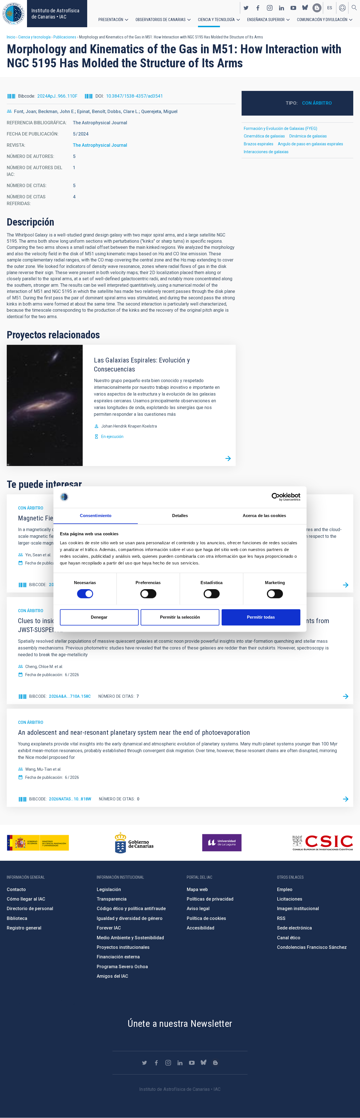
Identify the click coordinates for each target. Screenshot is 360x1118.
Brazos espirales (258, 144)
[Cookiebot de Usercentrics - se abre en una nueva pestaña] (275, 497)
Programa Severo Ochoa (122, 966)
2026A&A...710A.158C (70, 696)
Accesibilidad (200, 928)
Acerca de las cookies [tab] (264, 515)
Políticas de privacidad (210, 899)
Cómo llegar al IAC (26, 899)
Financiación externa (118, 956)
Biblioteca (17, 918)
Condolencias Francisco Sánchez (312, 947)
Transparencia (112, 899)
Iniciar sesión (342, 8)
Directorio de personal (30, 908)
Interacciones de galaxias (266, 152)
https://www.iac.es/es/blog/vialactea (317, 8)
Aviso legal (198, 908)
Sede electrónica (294, 928)
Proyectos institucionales (123, 947)
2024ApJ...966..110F (57, 96)
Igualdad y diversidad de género (130, 918)
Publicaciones (64, 37)
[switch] (148, 593)
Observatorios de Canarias (161, 19)
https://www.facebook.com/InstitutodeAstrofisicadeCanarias (258, 8)
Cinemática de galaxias (264, 136)
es (329, 8)
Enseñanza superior (266, 19)
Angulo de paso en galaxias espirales (310, 144)
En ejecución (112, 436)
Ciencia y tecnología (216, 19)
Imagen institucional (298, 908)
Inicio (11, 37)
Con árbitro (317, 103)
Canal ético (288, 937)
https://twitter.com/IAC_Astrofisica (246, 8)
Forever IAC (109, 928)
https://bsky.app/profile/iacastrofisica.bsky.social (305, 8)
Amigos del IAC (112, 976)
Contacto (16, 889)
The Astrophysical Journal (100, 145)
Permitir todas (261, 617)
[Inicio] (13, 13)
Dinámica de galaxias (308, 136)
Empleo (284, 889)
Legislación (109, 889)
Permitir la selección (180, 617)
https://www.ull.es (222, 843)
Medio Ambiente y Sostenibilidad (130, 937)
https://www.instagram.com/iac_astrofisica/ (270, 8)
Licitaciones (289, 899)
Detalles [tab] (180, 515)
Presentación (110, 19)
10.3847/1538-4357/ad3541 (134, 96)
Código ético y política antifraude (131, 908)
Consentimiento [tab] (95, 515)
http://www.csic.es (322, 843)
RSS (281, 918)
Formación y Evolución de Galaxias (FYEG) (280, 128)
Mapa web (197, 889)
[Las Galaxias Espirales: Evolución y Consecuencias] (228, 458)
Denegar (99, 617)
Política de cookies (206, 918)
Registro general (24, 928)
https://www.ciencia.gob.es (38, 843)
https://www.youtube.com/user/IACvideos (293, 8)
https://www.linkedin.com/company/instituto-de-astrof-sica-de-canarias (281, 8)
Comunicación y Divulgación (322, 19)
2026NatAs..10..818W (70, 799)
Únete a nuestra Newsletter (180, 1023)
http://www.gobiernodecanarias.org (134, 843)
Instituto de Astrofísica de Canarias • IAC (55, 14)
